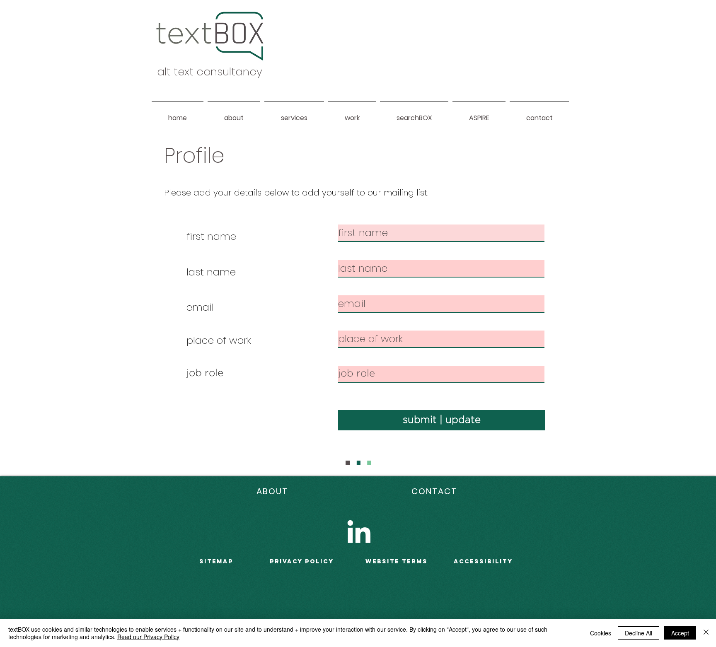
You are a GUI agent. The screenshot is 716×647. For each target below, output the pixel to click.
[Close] (706, 632)
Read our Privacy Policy (148, 637)
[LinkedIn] (358, 531)
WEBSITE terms (396, 561)
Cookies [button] (600, 633)
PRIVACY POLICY (302, 561)
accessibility (483, 561)
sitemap (216, 561)
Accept (680, 633)
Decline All (638, 633)
